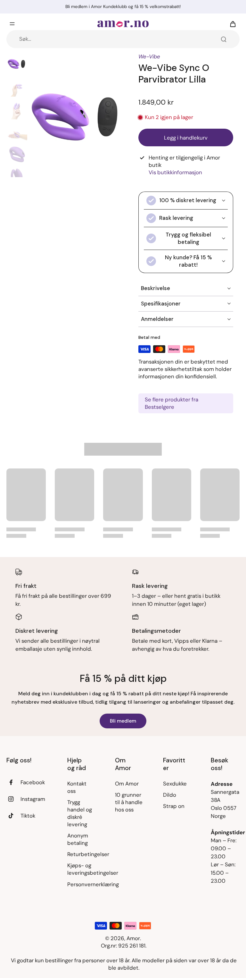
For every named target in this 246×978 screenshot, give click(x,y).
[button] (185, 137)
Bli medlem (123, 720)
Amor (133, 938)
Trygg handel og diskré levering (79, 813)
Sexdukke (175, 783)
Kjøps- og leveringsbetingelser (81, 869)
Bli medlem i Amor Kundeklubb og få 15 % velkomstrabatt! (123, 6)
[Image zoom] (76, 115)
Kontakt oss (76, 787)
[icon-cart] (233, 23)
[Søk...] (223, 39)
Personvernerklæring (81, 884)
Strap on (173, 806)
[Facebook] (13, 782)
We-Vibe (149, 56)
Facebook (32, 782)
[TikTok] (13, 816)
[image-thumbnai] (16, 63)
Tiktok (27, 815)
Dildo (169, 794)
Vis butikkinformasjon (175, 172)
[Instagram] (13, 799)
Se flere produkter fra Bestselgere (171, 403)
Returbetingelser (81, 854)
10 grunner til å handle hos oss (129, 802)
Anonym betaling (77, 839)
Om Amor (127, 783)
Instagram (32, 798)
